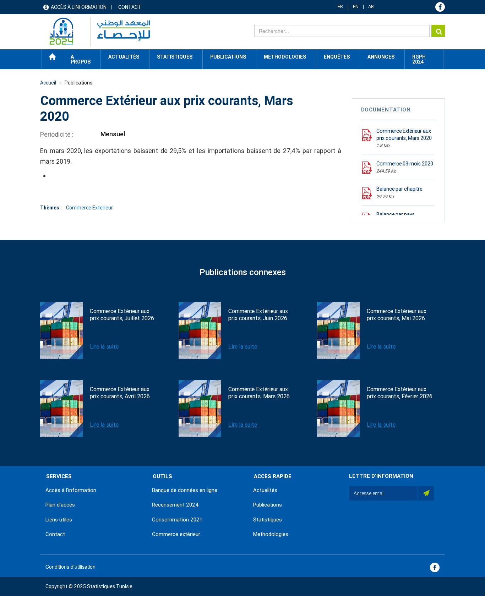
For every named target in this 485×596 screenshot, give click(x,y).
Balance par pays (395, 214)
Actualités (265, 490)
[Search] (438, 31)
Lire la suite (104, 346)
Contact (129, 7)
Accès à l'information (79, 7)
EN (356, 6)
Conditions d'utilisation (70, 566)
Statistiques (267, 519)
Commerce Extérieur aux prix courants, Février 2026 (399, 393)
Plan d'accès (60, 505)
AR (371, 6)
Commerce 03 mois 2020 (404, 163)
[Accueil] (96, 32)
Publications (228, 57)
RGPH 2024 (419, 59)
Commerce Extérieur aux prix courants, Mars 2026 (259, 393)
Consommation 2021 (177, 519)
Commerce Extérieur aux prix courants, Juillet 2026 (122, 315)
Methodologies (270, 534)
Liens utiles (58, 519)
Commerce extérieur (176, 534)
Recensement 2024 (175, 505)
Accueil (52, 57)
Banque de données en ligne (184, 490)
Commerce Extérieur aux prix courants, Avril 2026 (120, 393)
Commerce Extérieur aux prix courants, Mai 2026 (396, 315)
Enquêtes (337, 57)
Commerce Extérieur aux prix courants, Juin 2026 (258, 315)
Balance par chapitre (399, 189)
